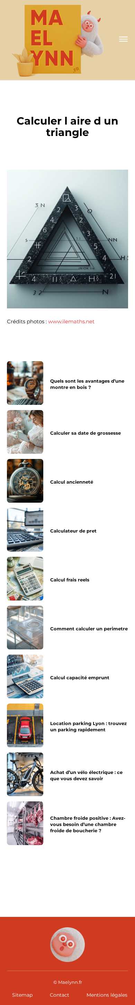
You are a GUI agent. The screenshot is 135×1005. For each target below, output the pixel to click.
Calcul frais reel (91, 879)
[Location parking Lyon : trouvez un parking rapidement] (25, 725)
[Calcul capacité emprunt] (25, 676)
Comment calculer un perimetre (89, 628)
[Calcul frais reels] (25, 579)
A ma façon (67, 105)
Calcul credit (25, 879)
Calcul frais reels (69, 579)
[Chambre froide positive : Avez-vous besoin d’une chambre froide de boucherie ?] (25, 823)
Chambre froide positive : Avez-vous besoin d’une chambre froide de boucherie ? (87, 824)
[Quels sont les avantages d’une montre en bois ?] (25, 383)
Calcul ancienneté (71, 482)
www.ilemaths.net (71, 321)
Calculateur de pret (73, 531)
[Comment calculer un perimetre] (25, 627)
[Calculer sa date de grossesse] (25, 432)
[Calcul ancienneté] (25, 481)
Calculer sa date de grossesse (85, 433)
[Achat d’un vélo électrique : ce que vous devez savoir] (25, 774)
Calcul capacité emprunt (79, 677)
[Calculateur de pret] (25, 530)
